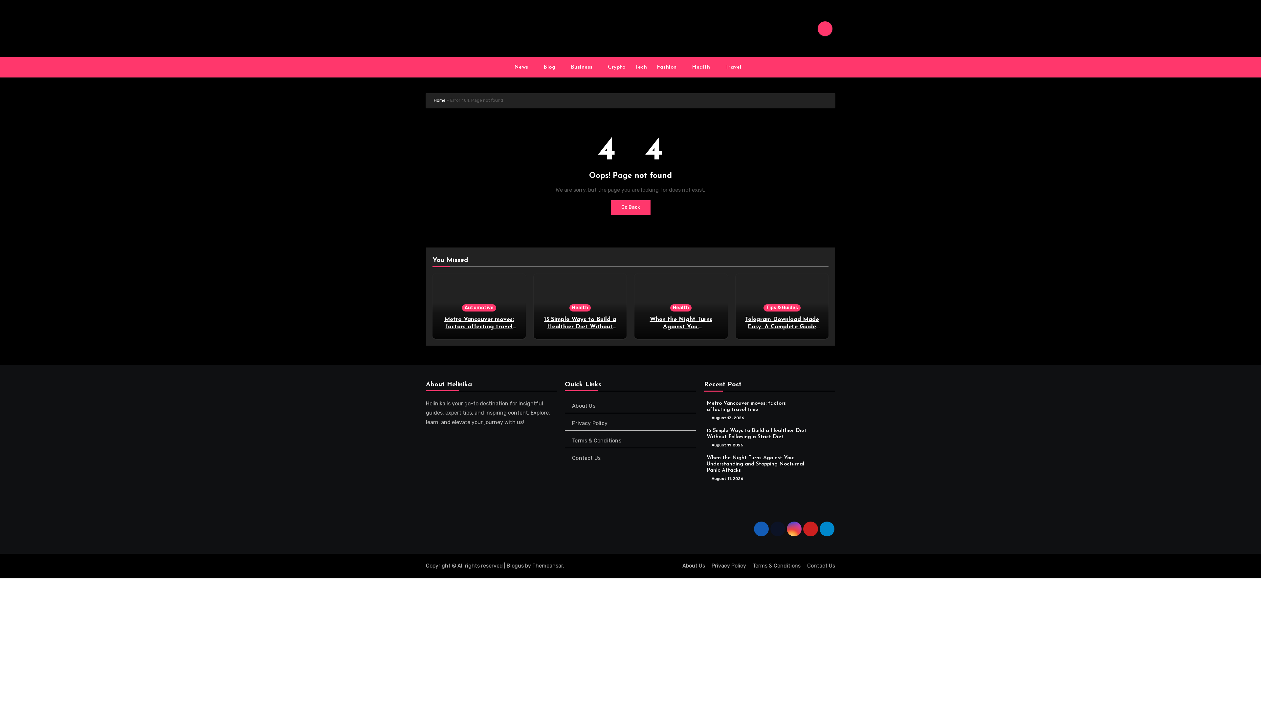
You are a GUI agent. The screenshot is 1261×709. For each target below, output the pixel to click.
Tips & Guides (782, 308)
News (522, 67)
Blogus (515, 566)
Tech (641, 67)
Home (440, 100)
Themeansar (547, 566)
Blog (550, 67)
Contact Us (586, 458)
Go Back (630, 207)
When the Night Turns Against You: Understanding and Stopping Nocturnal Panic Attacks (755, 464)
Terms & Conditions (597, 441)
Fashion (667, 67)
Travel (734, 67)
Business (583, 67)
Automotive (479, 308)
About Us (584, 406)
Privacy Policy (590, 423)
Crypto (616, 67)
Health (702, 67)
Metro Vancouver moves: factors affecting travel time (479, 327)
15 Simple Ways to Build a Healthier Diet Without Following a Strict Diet (580, 327)
